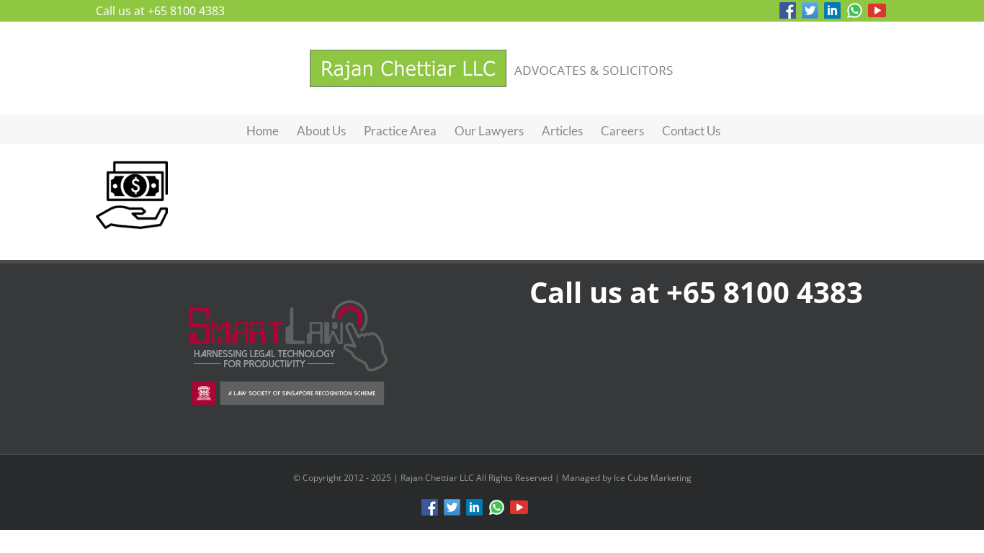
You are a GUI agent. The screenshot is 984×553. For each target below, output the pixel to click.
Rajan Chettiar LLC (438, 478)
